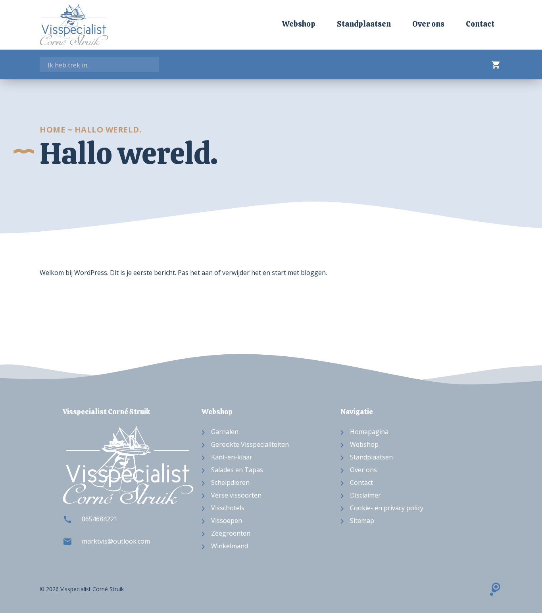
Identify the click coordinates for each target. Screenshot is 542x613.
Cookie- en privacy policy (386, 507)
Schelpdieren (230, 482)
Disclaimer (365, 495)
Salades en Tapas (237, 469)
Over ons (428, 24)
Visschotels (227, 507)
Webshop (298, 24)
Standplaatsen (364, 24)
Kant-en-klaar (231, 457)
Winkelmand (229, 546)
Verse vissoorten (236, 495)
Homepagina (369, 431)
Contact (480, 24)
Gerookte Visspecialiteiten (250, 444)
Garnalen (224, 431)
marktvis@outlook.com (116, 541)
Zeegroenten (230, 533)
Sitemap (362, 520)
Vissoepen (226, 520)
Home (52, 129)
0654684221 (99, 519)
